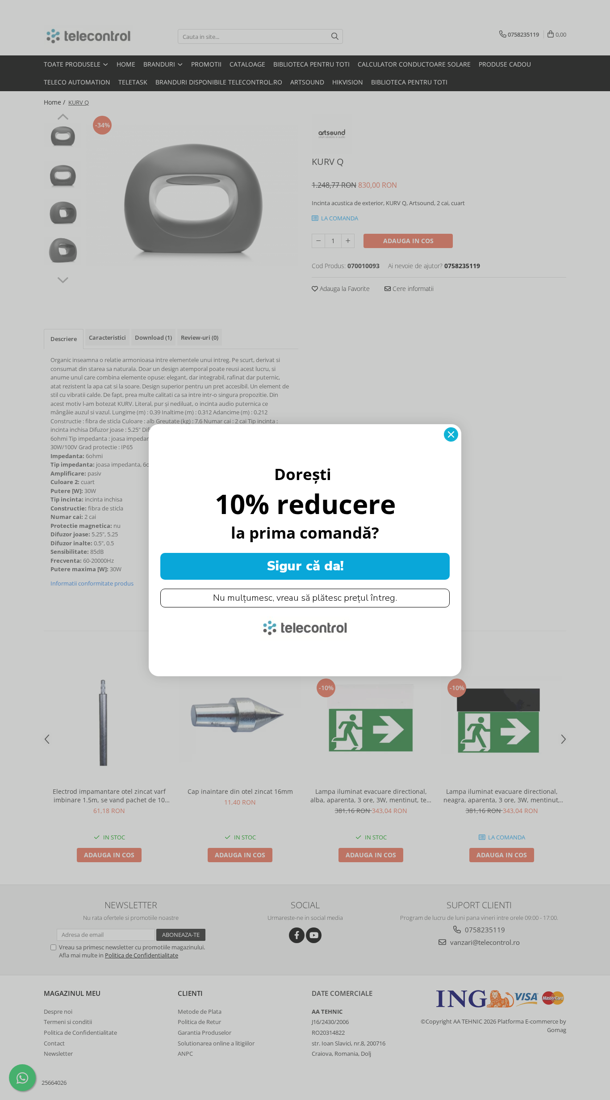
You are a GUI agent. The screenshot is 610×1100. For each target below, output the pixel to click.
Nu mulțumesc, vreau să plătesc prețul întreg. (305, 598)
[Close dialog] (451, 434)
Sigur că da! (305, 566)
